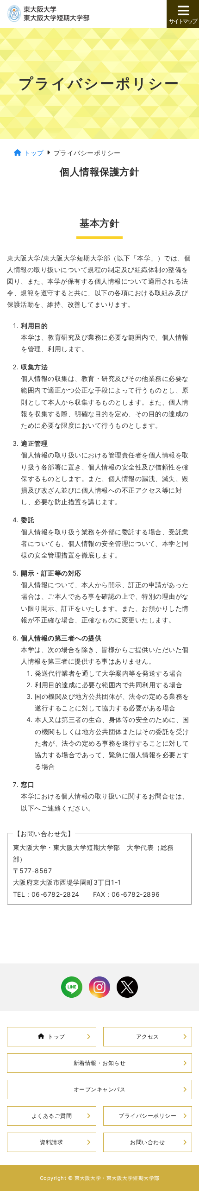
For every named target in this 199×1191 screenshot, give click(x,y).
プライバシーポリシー (147, 1115)
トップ (56, 1036)
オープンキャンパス (100, 1089)
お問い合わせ (147, 1142)
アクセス (147, 1036)
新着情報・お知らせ (100, 1062)
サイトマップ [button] (183, 21)
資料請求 (51, 1142)
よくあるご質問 (51, 1115)
